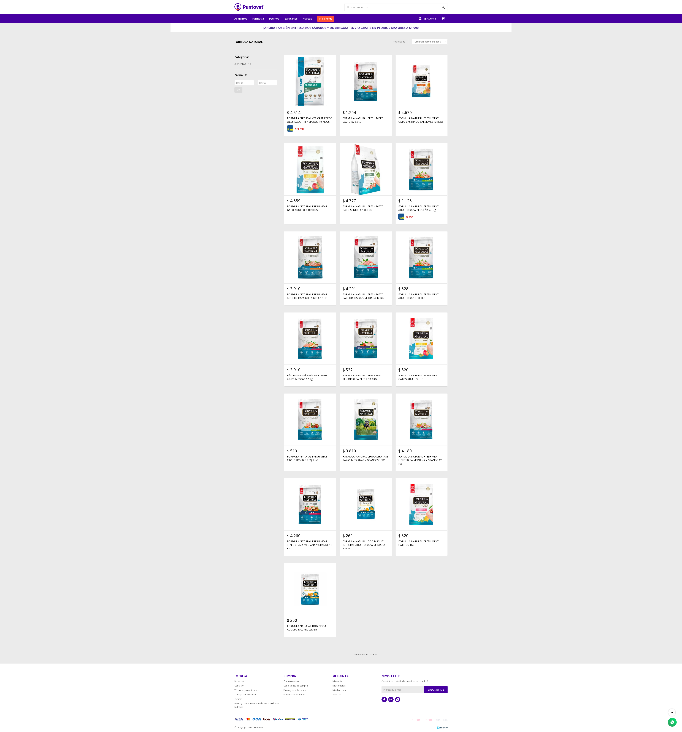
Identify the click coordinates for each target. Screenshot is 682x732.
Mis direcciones (340, 690)
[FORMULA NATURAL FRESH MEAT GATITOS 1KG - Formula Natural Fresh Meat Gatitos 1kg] (422, 504)
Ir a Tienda (325, 18)
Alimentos (240, 18)
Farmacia (258, 18)
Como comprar (291, 681)
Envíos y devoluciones (294, 690)
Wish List (336, 694)
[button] (443, 7)
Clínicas (238, 699)
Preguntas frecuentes (294, 694)
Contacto (239, 685)
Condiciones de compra (295, 685)
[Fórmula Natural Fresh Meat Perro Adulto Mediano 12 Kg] (310, 338)
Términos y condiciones (246, 690)
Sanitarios (291, 18)
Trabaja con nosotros (245, 694)
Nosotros (239, 681)
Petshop (274, 18)
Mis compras (338, 685)
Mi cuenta (337, 681)
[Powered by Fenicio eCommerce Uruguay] (442, 727)
